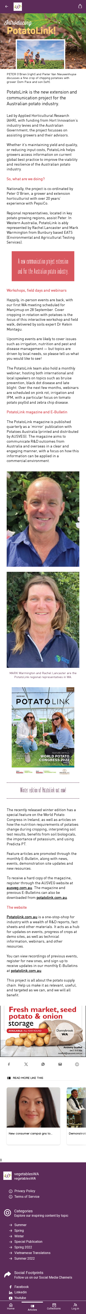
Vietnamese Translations (32, 1253)
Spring (19, 1231)
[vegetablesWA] (44, 6)
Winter (19, 1236)
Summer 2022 (24, 1258)
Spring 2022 (23, 1247)
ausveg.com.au (19, 887)
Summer (20, 1225)
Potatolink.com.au (22, 916)
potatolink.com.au (52, 897)
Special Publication (28, 1242)
